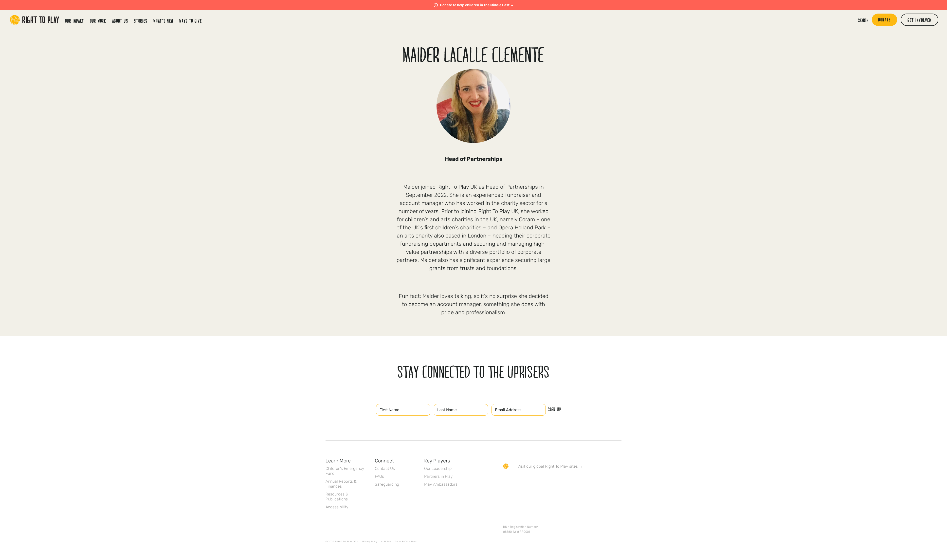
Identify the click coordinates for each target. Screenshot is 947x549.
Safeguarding (387, 484)
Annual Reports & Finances (341, 484)
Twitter (516, 480)
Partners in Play (438, 476)
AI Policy (386, 541)
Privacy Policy (369, 541)
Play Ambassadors (440, 484)
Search (863, 20)
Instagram (526, 480)
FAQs (379, 476)
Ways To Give (190, 21)
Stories (140, 21)
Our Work (98, 21)
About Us (120, 21)
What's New (163, 21)
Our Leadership (438, 468)
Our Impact (74, 21)
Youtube (547, 480)
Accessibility (337, 507)
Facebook (506, 480)
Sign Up (554, 409)
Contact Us (385, 468)
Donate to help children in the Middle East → (477, 5)
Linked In (537, 480)
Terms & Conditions (406, 541)
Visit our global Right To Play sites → (550, 466)
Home (34, 20)
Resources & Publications (337, 496)
